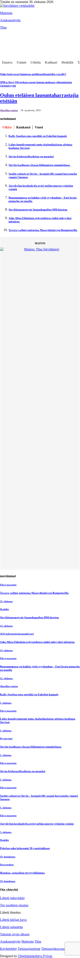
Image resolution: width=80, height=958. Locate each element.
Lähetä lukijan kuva (13, 920)
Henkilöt (67, 62)
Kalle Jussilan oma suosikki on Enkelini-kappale (38, 136)
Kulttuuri (51, 62)
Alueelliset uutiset (9, 110)
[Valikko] (5, 33)
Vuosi (39, 127)
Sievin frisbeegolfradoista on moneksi (31, 156)
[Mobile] (5, 42)
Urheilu (36, 62)
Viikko (7, 127)
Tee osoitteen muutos (14, 905)
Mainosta (6, 13)
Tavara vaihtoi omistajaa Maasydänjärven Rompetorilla (43, 230)
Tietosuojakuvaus (53, 949)
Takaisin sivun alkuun (14, 934)
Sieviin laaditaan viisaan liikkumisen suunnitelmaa (39, 165)
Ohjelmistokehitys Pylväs (35, 956)
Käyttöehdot (8, 949)
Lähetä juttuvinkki (12, 898)
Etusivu (7, 62)
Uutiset (21, 62)
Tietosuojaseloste (28, 949)
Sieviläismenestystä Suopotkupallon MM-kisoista (38, 209)
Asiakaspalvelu (10, 20)
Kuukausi (23, 127)
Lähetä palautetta (11, 927)
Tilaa (3, 27)
